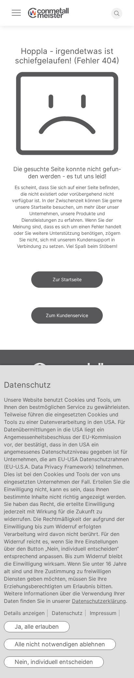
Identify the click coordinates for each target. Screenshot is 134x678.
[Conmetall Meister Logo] (48, 13)
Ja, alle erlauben (37, 626)
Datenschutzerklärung (99, 601)
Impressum (103, 613)
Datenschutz (67, 613)
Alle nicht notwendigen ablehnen (60, 644)
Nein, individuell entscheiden (54, 661)
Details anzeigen (24, 613)
